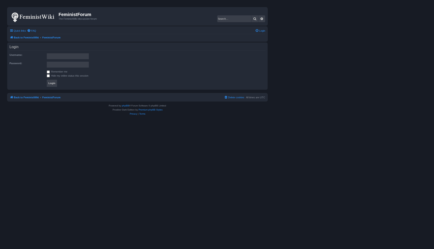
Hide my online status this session (69, 75)
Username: (15, 55)
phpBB (125, 105)
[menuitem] (31, 30)
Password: (15, 63)
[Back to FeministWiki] (34, 16)
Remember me (58, 71)
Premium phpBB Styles (151, 109)
